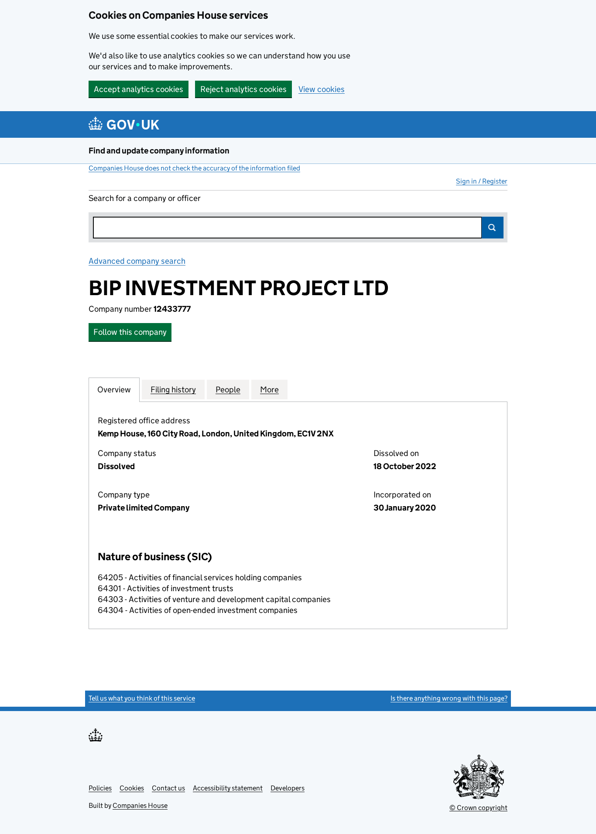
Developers (288, 788)
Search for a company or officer (145, 198)
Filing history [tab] (173, 390)
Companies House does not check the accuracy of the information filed (194, 168)
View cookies (321, 89)
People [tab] (228, 390)
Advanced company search (137, 261)
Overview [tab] (114, 390)
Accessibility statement (228, 788)
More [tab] (269, 390)
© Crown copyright (478, 807)
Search (493, 227)
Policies (100, 788)
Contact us (168, 788)
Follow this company (130, 332)
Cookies (132, 788)
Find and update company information (159, 151)
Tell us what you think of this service (142, 698)
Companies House (140, 805)
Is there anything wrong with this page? (448, 698)
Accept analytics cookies (138, 89)
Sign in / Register (481, 181)
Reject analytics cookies (243, 89)
